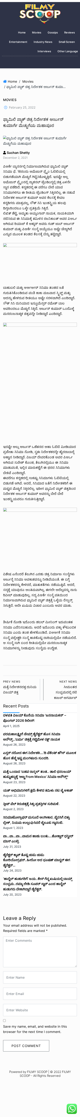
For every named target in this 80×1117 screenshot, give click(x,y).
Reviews (69, 32)
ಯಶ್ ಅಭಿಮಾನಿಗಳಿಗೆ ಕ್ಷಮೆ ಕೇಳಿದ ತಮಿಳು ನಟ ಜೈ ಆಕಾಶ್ (38, 790)
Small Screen (67, 41)
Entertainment (18, 41)
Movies (36, 32)
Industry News (43, 41)
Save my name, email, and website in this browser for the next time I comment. (35, 1029)
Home (22, 32)
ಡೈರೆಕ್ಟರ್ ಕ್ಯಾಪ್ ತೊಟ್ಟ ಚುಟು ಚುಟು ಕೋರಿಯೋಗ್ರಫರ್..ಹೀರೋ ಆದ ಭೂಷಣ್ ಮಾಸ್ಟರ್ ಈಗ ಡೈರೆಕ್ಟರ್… (36, 860)
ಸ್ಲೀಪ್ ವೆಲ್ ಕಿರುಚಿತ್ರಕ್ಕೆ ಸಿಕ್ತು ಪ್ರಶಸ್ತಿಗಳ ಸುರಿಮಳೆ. (31, 804)
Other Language (67, 51)
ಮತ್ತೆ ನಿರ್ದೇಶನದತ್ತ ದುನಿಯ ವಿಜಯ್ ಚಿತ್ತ (20, 687)
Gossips (53, 32)
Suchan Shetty (18, 153)
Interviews (44, 51)
